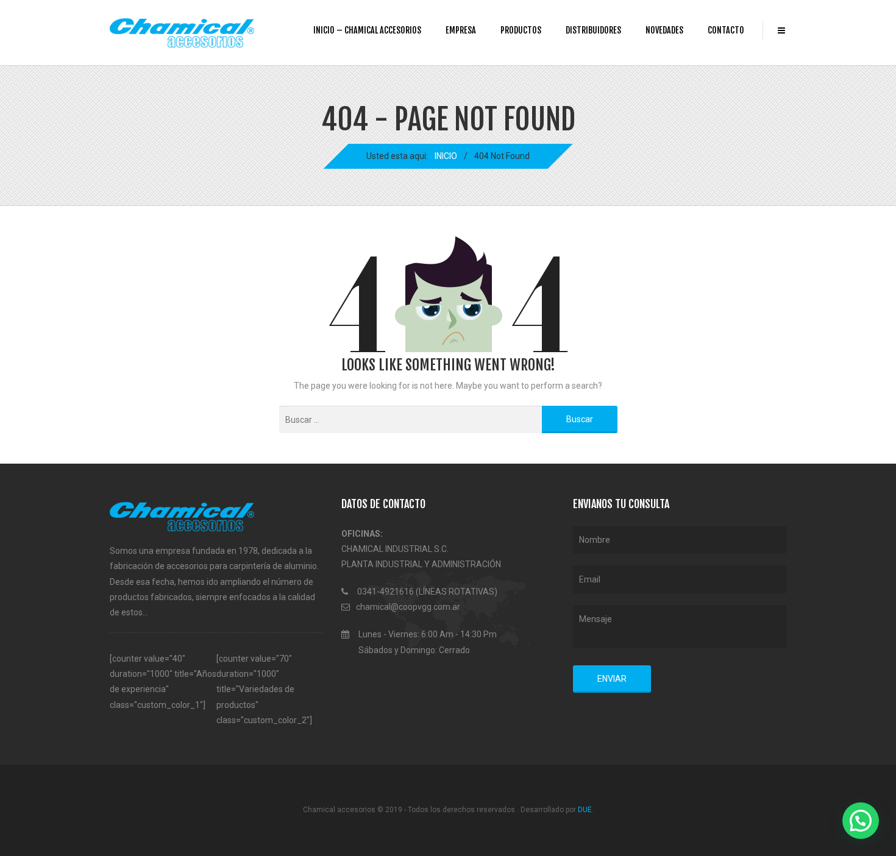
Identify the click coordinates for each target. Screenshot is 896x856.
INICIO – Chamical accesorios (367, 30)
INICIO (446, 156)
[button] (860, 820)
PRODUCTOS (520, 30)
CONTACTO (726, 30)
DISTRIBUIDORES (593, 30)
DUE (585, 809)
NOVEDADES (664, 30)
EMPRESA (461, 30)
